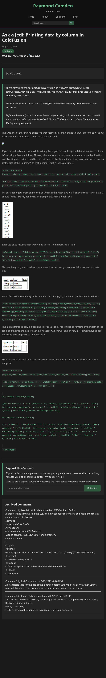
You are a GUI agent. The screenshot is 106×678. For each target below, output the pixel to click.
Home (31, 16)
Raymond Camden (53, 6)
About (45, 16)
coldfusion (8, 51)
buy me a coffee (35, 476)
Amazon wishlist (14, 476)
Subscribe (92, 488)
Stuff (75, 16)
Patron (87, 473)
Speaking (61, 16)
